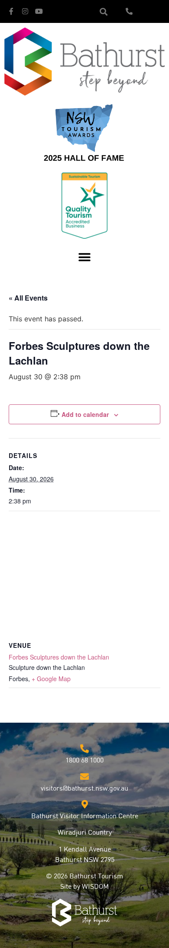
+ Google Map (51, 678)
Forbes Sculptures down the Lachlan (59, 657)
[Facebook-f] (11, 11)
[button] (103, 11)
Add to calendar (85, 414)
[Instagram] (25, 11)
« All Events (28, 298)
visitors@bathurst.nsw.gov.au (84, 788)
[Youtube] (39, 11)
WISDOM (95, 887)
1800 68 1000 (84, 760)
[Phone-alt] (129, 11)
